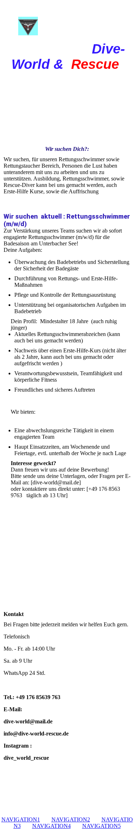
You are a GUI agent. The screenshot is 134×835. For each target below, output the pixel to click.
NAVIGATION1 (20, 819)
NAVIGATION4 (51, 826)
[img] (67, 20)
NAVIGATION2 (70, 819)
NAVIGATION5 (101, 826)
